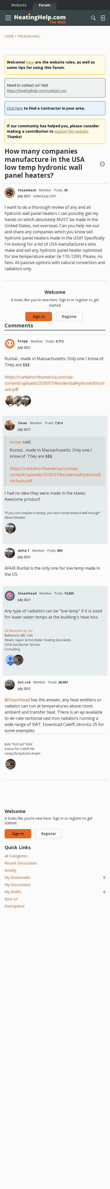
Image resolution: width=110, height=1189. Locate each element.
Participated (14, 906)
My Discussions (17, 884)
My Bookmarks (55, 877)
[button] (102, 164)
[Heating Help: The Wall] (39, 18)
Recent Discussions (21, 863)
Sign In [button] (39, 316)
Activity (10, 870)
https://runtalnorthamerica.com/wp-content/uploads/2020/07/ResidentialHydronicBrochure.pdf (54, 383)
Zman (22, 423)
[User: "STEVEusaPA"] (18, 400)
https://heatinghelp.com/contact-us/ (36, 90)
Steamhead (27, 593)
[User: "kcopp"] (10, 344)
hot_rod (24, 682)
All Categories (16, 855)
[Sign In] (102, 18)
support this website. (71, 131)
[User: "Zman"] (10, 400)
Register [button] (69, 316)
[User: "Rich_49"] (18, 660)
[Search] (93, 18)
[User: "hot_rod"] (10, 685)
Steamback (27, 190)
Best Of (11, 898)
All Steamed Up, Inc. (19, 631)
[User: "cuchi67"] (10, 660)
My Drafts (55, 891)
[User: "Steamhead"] (10, 596)
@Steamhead (17, 700)
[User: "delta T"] (26, 400)
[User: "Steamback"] (10, 192)
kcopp (23, 341)
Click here (15, 108)
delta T (23, 550)
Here (30, 62)
